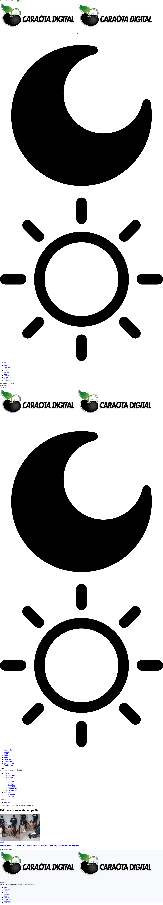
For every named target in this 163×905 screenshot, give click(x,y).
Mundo (2, 842)
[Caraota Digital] (77, 419)
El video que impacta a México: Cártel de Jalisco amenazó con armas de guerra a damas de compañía (39, 845)
